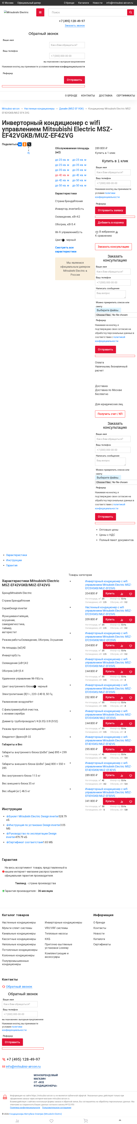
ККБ (47, 939)
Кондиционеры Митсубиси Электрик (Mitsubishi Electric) (35, 1114)
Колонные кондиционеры (18, 955)
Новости (97, 3)
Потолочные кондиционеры (20, 949)
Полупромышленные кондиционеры (15, 962)
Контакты (88, 95)
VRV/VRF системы (56, 928)
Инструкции (14, 560)
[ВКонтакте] (20, 144)
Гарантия (11, 565)
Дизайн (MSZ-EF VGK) (71, 108)
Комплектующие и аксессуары (56, 955)
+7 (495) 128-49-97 (72, 21)
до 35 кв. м (79, 165)
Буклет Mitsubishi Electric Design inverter (34, 816)
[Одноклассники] (25, 144)
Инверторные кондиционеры (63, 922)
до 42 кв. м (62, 175)
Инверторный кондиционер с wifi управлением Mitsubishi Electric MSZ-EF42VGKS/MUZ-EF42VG (108, 740)
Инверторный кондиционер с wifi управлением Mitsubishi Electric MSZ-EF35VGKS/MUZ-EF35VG (108, 688)
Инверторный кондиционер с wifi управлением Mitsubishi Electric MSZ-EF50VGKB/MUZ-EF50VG (108, 792)
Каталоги (83, 3)
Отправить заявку (110, 210)
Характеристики (16, 555)
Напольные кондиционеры (19, 944)
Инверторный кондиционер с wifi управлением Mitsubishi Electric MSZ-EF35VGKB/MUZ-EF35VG (108, 663)
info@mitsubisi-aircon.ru (119, 3)
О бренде (69, 3)
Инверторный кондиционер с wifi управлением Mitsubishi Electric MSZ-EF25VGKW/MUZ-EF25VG (108, 637)
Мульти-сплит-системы (17, 928)
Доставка (105, 95)
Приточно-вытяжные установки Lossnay (58, 946)
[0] (17, 1120)
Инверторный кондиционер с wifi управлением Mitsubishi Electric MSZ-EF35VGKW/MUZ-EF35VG (108, 715)
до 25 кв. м (62, 159)
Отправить (74, 79)
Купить (110, 593)
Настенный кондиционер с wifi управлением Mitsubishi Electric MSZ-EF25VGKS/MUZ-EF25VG (108, 611)
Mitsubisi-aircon (11, 108)
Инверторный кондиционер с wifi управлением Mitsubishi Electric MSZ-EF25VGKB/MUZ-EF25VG (108, 585)
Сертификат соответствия (26, 842)
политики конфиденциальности (66, 66)
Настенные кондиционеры (39, 108)
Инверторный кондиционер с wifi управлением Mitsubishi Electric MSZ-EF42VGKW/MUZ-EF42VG (108, 766)
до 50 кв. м (79, 180)
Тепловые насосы (56, 933)
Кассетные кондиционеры (19, 939)
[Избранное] (51, 1120)
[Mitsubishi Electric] (17, 12)
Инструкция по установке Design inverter (34, 825)
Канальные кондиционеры (19, 933)
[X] (29, 144)
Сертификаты (125, 95)
